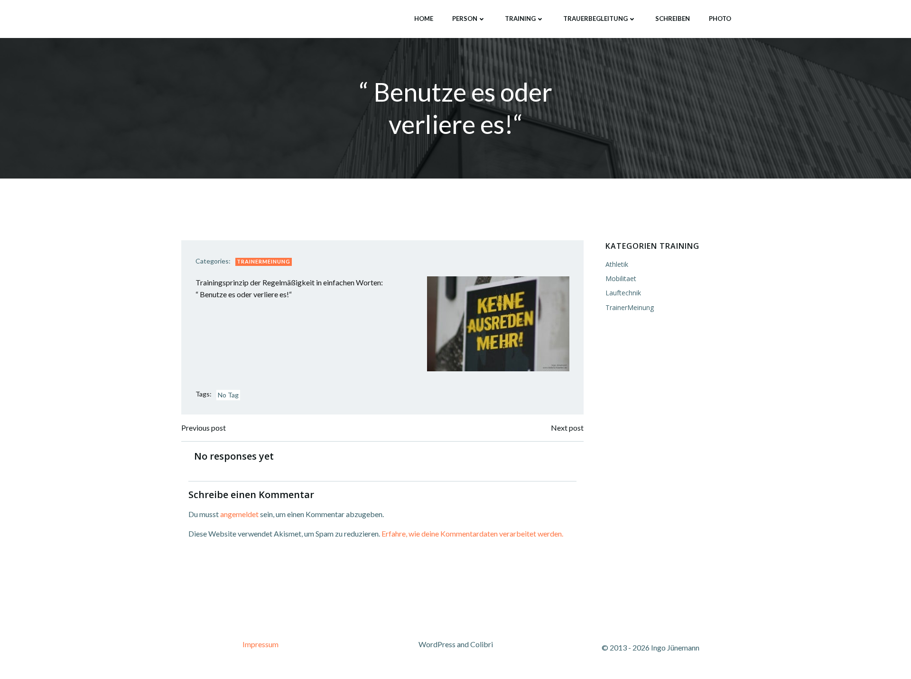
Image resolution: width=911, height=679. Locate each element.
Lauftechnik (623, 292)
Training (520, 18)
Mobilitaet (620, 278)
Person (464, 18)
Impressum (260, 644)
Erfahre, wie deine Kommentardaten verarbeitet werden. (472, 533)
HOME (423, 18)
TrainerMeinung (263, 261)
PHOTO (720, 18)
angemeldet (239, 514)
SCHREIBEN (672, 18)
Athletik (616, 264)
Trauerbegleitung (595, 18)
